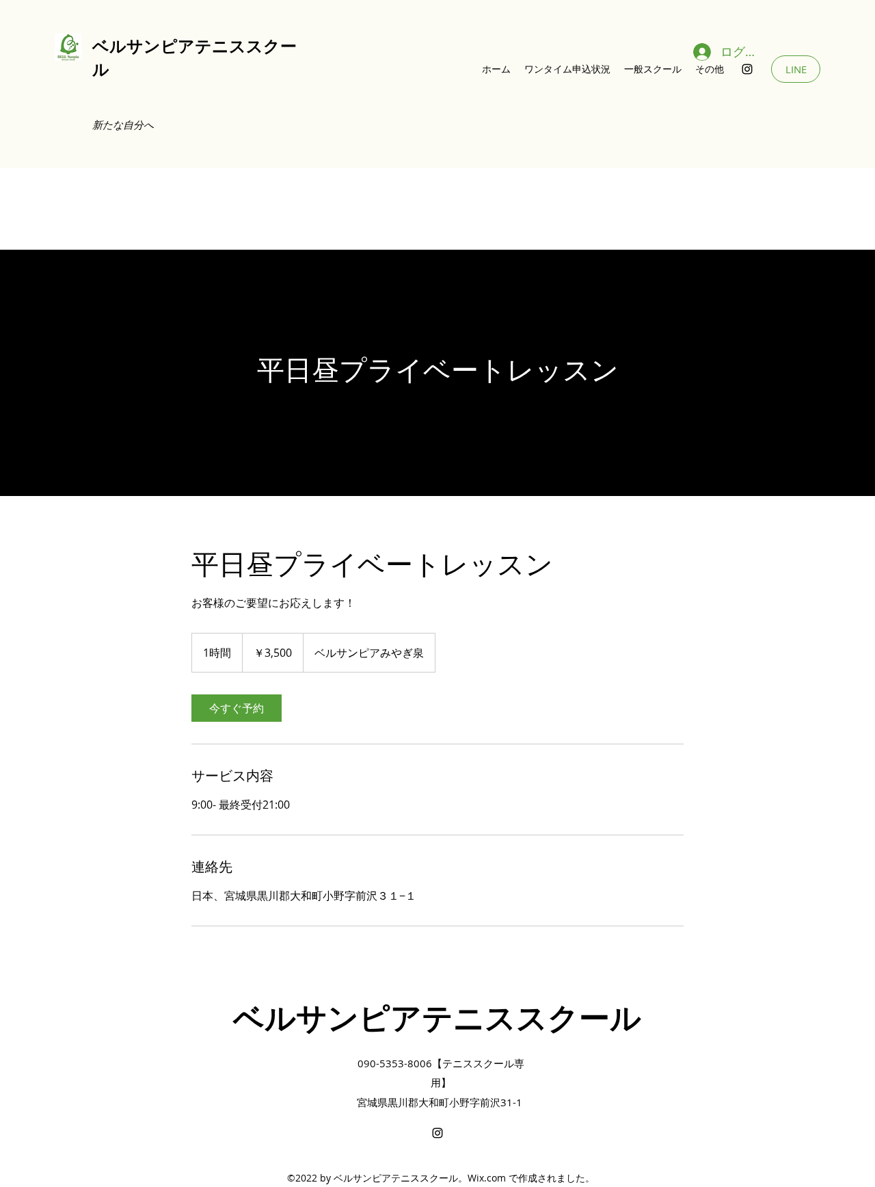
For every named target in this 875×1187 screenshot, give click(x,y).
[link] (236, 708)
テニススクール (531, 1018)
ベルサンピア (143, 46)
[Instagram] (747, 69)
